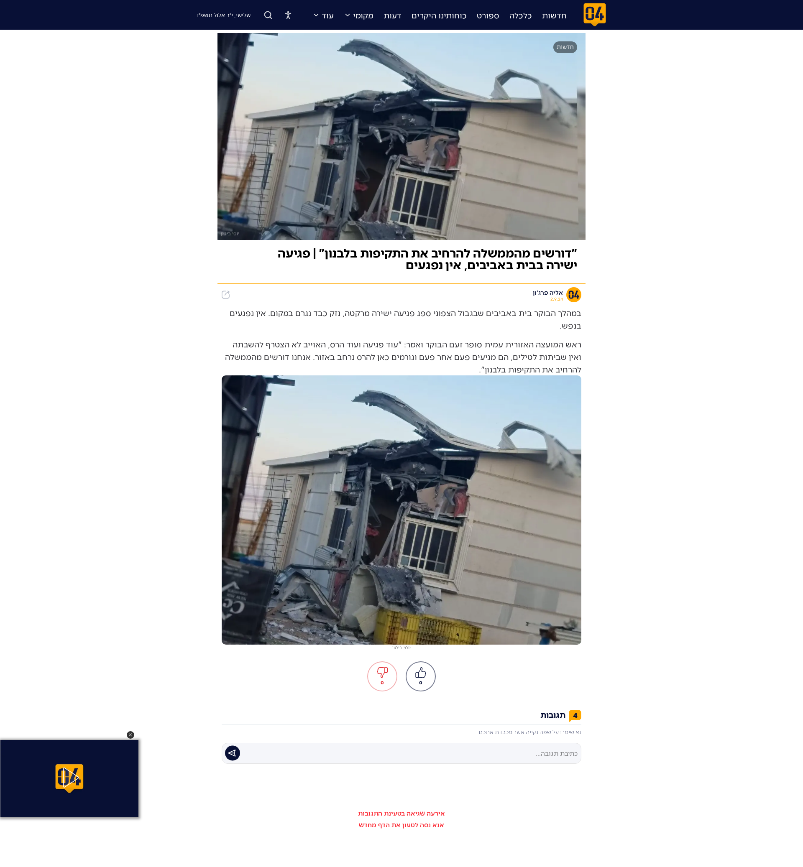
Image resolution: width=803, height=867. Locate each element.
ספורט (488, 15)
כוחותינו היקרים (439, 15)
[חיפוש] (268, 15)
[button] (130, 735)
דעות (393, 15)
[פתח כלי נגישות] (288, 15)
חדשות (554, 15)
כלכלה (520, 15)
